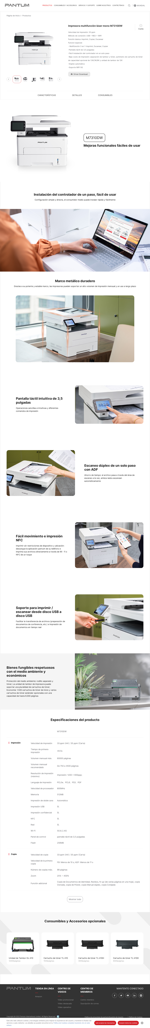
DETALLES (77, 95)
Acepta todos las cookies (128, 1023)
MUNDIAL (141, 5)
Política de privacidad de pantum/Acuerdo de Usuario (104, 1017)
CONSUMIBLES (105, 95)
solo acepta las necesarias (105, 1023)
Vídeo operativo (64, 1007)
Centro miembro (87, 1000)
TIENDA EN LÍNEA (44, 988)
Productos (47, 5)
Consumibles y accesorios (65, 5)
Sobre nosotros (103, 5)
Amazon (38, 996)
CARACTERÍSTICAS (47, 95)
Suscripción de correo (89, 1003)
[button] (8, 79)
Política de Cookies (135, 1017)
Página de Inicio (13, 16)
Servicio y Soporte (87, 5)
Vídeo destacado (65, 1003)
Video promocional (66, 1000)
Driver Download (81, 74)
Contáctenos (118, 5)
